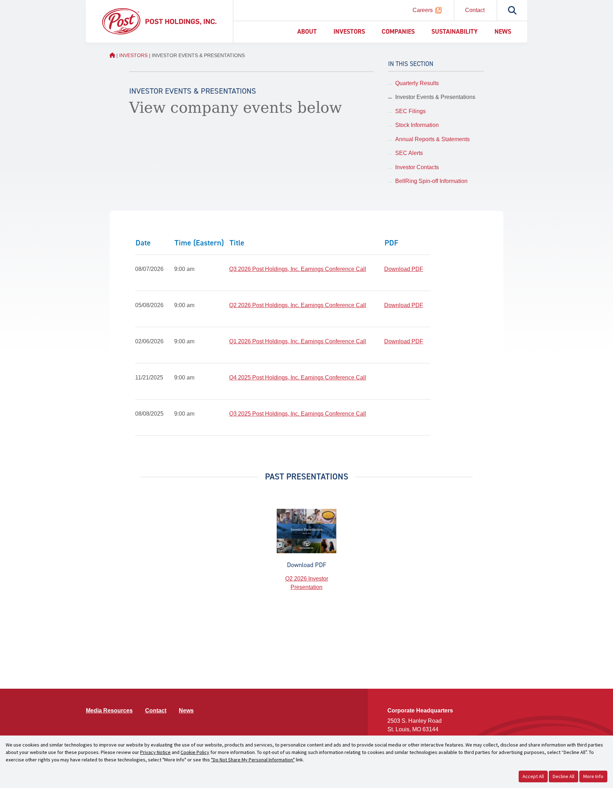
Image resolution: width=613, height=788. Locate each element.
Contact (475, 10)
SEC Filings (410, 111)
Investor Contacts (417, 167)
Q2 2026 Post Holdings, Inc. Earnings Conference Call (297, 305)
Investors (349, 31)
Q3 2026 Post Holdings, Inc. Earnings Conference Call (297, 269)
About (307, 31)
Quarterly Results (417, 83)
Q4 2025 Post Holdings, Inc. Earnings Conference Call (297, 377)
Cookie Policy (195, 752)
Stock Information (417, 125)
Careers (423, 10)
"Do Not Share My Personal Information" (253, 759)
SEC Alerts (409, 153)
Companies (398, 31)
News (503, 31)
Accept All (533, 776)
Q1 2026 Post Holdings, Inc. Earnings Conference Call (297, 341)
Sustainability (454, 31)
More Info (593, 776)
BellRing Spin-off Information (431, 181)
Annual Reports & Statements (432, 139)
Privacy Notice (155, 752)
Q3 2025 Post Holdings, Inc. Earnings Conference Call (297, 414)
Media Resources (109, 710)
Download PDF (403, 269)
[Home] (159, 21)
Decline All (563, 776)
